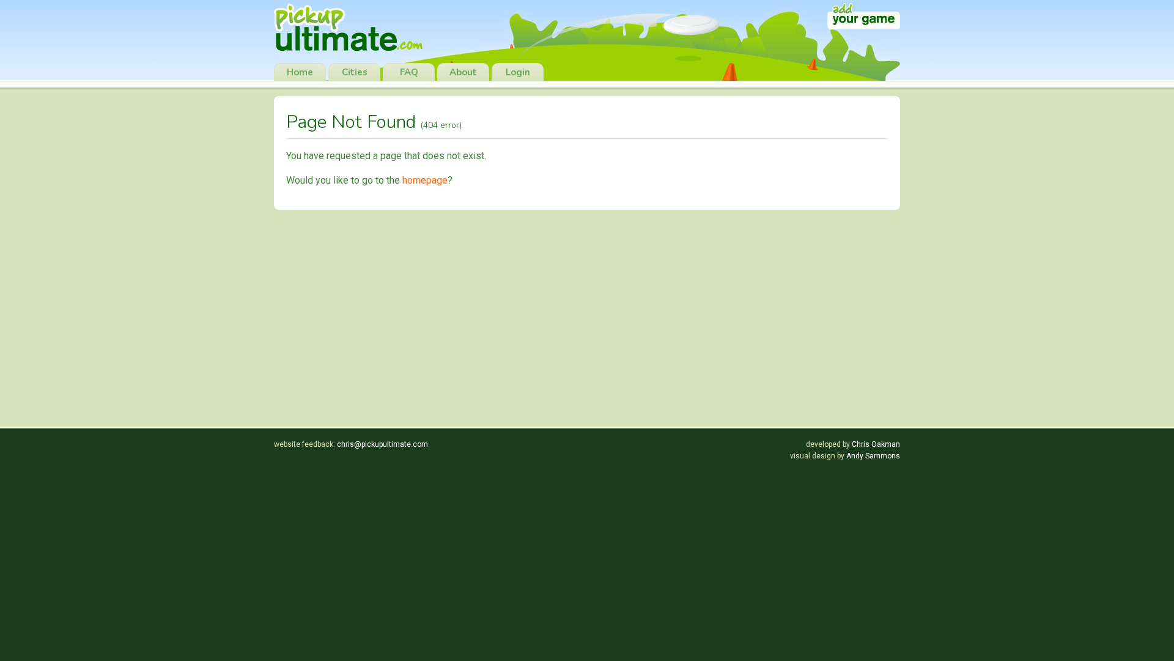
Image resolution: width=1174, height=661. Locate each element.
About (463, 72)
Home (300, 72)
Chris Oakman (876, 444)
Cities (354, 72)
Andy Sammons (873, 456)
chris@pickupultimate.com (382, 444)
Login (518, 72)
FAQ (409, 72)
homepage (425, 180)
